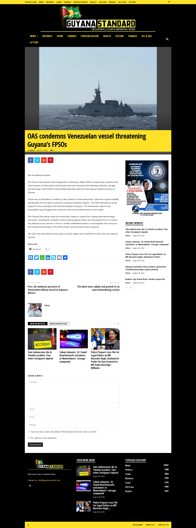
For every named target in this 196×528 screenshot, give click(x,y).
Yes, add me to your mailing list (43, 438)
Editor (32, 150)
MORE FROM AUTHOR (58, 323)
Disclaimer (138, 525)
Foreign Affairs (80, 2)
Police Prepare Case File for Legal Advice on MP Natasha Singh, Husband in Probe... (145, 255)
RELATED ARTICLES (37, 323)
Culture (102, 2)
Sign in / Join (31, 2)
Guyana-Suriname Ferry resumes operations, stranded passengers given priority (146, 268)
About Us (150, 525)
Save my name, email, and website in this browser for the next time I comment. (64, 432)
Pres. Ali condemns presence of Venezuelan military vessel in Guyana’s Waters (48, 289)
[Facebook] (169, 2)
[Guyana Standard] (98, 18)
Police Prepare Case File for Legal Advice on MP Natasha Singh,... (105, 505)
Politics (128, 469)
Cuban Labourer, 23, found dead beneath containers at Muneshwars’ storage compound (73, 356)
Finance (67, 2)
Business (50, 2)
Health (93, 2)
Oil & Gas (122, 2)
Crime (59, 2)
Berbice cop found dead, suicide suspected (145, 279)
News (41, 2)
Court (128, 482)
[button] (167, 39)
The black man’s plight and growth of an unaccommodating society (98, 288)
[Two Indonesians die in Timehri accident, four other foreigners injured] (42, 339)
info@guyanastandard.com (49, 480)
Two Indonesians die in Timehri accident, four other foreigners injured (40, 355)
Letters (132, 2)
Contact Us (163, 525)
